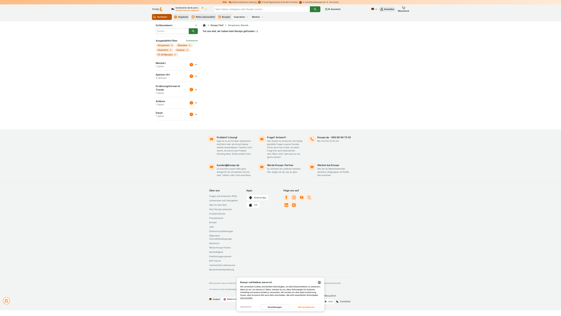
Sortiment (162, 17)
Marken (256, 17)
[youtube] (301, 197)
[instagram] (294, 197)
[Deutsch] (374, 9)
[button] (387, 9)
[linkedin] (286, 205)
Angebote (183, 17)
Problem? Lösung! (227, 137)
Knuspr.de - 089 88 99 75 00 (334, 137)
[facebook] (286, 197)
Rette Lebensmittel (205, 17)
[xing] (294, 205)
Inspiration (239, 17)
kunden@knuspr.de (228, 165)
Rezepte (226, 17)
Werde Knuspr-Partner (280, 165)
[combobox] (262, 9)
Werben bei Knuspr (328, 165)
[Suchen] (315, 9)
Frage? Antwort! (276, 137)
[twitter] (309, 197)
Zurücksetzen (192, 41)
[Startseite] (204, 25)
